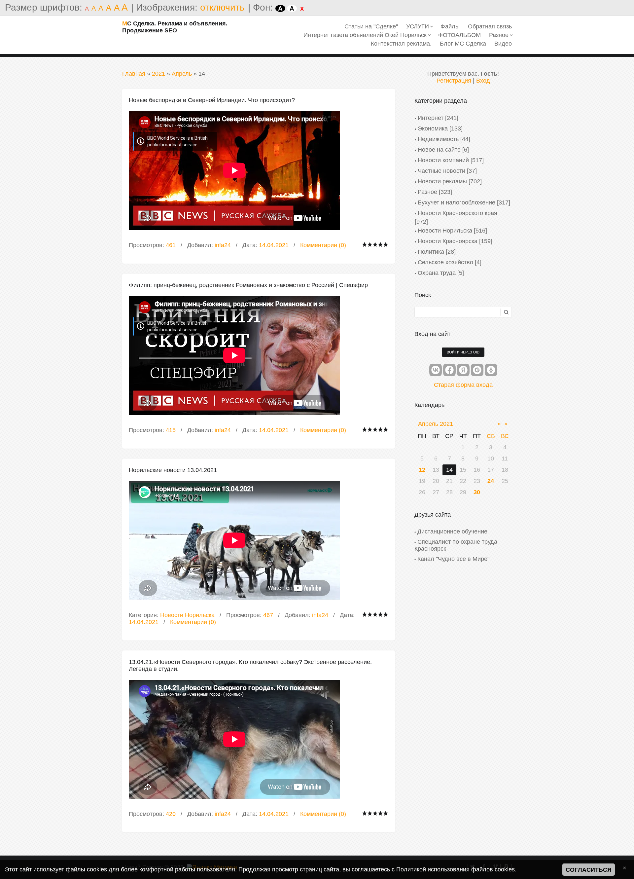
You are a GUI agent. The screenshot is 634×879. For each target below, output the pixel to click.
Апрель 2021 (435, 424)
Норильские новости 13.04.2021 (173, 470)
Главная (133, 73)
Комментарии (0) (323, 245)
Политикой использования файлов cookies (455, 869)
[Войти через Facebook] (449, 370)
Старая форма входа (463, 385)
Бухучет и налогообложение (456, 202)
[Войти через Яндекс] (463, 370)
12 (422, 469)
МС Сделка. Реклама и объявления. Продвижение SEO (175, 27)
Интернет (430, 118)
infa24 (223, 245)
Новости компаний (443, 160)
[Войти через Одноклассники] (491, 370)
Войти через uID (463, 352)
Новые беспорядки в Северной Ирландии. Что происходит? (212, 100)
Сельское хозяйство (445, 262)
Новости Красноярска (447, 241)
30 (477, 492)
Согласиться (589, 869)
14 (449, 469)
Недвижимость (438, 139)
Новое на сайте (439, 149)
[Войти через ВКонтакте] (435, 370)
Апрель (182, 73)
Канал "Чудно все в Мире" (453, 559)
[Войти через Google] (477, 370)
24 (490, 481)
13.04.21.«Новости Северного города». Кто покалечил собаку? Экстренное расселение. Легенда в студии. (250, 665)
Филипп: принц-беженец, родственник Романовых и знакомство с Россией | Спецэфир (248, 285)
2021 (158, 73)
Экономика (433, 128)
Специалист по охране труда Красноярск (455, 545)
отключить (222, 7)
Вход (483, 80)
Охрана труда (437, 273)
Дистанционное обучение (452, 531)
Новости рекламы (442, 181)
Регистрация (454, 80)
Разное (427, 192)
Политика (431, 251)
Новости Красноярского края (457, 213)
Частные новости (441, 170)
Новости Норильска (187, 615)
